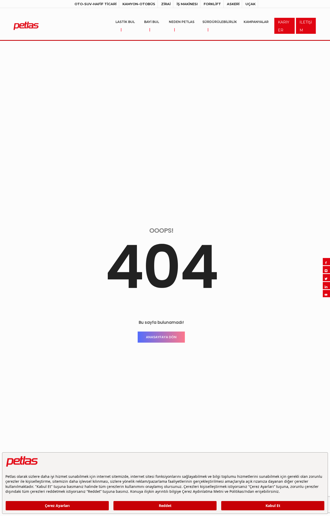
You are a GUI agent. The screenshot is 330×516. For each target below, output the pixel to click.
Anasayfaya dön (161, 337)
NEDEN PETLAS (181, 25)
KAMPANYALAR (256, 22)
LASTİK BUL (125, 25)
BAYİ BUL (151, 25)
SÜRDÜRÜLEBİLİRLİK (219, 25)
